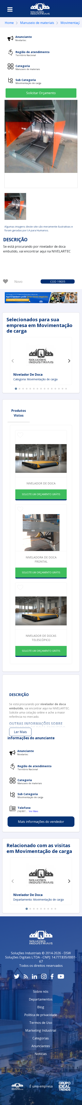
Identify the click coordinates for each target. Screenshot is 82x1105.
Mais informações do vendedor (41, 821)
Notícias (41, 1054)
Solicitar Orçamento (41, 93)
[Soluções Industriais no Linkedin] (34, 976)
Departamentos (41, 999)
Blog (40, 1007)
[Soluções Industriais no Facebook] (52, 976)
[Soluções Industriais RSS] (25, 976)
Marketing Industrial (40, 1030)
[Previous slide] (13, 361)
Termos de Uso (40, 1022)
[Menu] (10, 9)
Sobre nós (40, 991)
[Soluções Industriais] (40, 8)
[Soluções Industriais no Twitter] (17, 976)
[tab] (16, 388)
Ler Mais (20, 732)
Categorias (40, 1038)
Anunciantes (40, 1046)
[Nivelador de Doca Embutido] (15, 206)
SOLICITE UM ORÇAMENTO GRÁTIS (41, 494)
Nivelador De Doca (28, 374)
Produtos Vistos (18, 413)
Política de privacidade (40, 1015)
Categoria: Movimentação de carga (35, 379)
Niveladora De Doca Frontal (41, 559)
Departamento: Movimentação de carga (38, 899)
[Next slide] (69, 361)
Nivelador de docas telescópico (41, 638)
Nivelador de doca (41, 483)
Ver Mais (33, 811)
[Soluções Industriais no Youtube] (61, 976)
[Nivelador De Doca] (41, 355)
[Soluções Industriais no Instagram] (44, 976)
